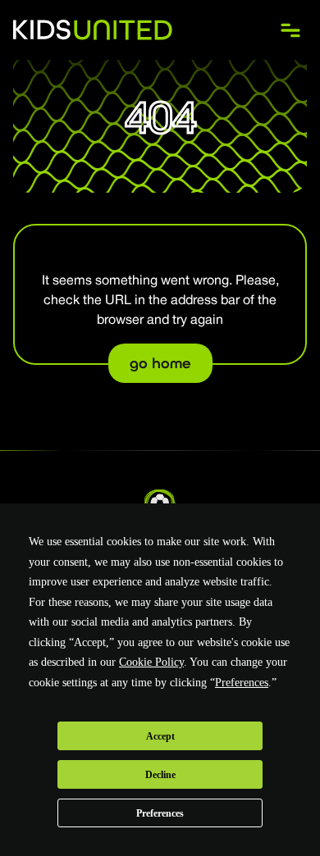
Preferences (160, 813)
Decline (160, 775)
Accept (160, 736)
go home (160, 363)
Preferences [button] (241, 682)
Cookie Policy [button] (151, 662)
